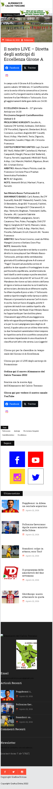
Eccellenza (8, 15)
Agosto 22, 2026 (32, 510)
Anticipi (17, 431)
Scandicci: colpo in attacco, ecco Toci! (32, 550)
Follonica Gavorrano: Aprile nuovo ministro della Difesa (34, 527)
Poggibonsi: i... (24, 691)
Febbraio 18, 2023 (12, 40)
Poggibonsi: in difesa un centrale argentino (34, 505)
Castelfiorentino (8, 435)
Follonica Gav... (24, 704)
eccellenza (22, 435)
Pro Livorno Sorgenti (31, 431)
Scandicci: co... (24, 717)
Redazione (28, 40)
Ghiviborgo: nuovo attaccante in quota (33, 595)
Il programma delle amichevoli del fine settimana (33, 572)
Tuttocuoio (6, 431)
